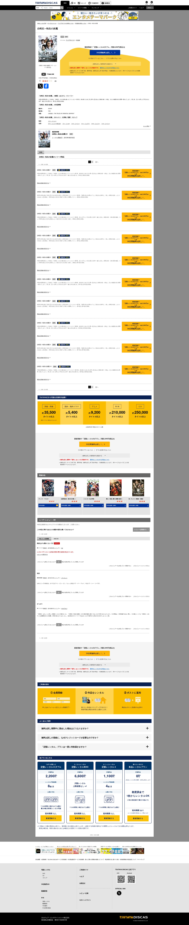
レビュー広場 (83, 893)
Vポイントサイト (85, 900)
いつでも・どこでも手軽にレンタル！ (44, 846)
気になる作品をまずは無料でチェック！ (132, 846)
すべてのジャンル (52, 23)
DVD (65, 3)
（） (55, 81)
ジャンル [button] (70, 8)
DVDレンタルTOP (41, 23)
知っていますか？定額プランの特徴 (87, 846)
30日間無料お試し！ (105, 52)
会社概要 (37, 859)
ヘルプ (141, 8)
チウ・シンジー (95, 123)
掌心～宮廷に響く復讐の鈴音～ (114, 499)
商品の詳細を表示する (43, 183)
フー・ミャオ (66, 123)
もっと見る (146, 126)
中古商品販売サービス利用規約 (76, 859)
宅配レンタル (46, 901)
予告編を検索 (50, 74)
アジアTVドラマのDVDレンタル (66, 23)
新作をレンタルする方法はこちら (109, 68)
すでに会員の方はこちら (113, 58)
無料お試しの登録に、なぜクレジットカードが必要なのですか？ (70, 737)
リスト (146, 4)
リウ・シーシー (75, 123)
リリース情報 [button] (82, 8)
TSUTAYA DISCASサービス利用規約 (57, 859)
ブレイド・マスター (43, 499)
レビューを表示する (42, 554)
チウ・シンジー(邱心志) (54, 123)
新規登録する (51, 818)
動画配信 (107, 3)
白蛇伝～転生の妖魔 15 (59, 134)
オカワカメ (64, 608)
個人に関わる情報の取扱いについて (94, 859)
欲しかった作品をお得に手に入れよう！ (67, 846)
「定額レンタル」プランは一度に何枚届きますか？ (64, 746)
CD (75, 3)
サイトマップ (140, 859)
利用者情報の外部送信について (128, 859)
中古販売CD (94, 3)
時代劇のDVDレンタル (80, 23)
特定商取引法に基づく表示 (112, 859)
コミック (83, 3)
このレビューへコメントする (141, 565)
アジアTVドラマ (70, 40)
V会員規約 (44, 859)
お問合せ (82, 883)
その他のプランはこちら (96, 58)
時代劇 (78, 40)
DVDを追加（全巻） (66, 505)
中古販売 (45, 906)
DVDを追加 (41, 505)
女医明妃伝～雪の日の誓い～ (68, 499)
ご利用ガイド (132, 8)
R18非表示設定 (47, 908)
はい (59, 562)
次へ (96, 162)
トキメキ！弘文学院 (88, 499)
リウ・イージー (52, 121)
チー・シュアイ (85, 123)
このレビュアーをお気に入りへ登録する (119, 565)
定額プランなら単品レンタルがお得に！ (110, 846)
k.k (62, 548)
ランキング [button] (95, 8)
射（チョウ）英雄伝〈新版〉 (136, 499)
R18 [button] (149, 8)
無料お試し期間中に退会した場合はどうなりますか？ (65, 728)
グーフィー (64, 578)
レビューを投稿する (140, 529)
